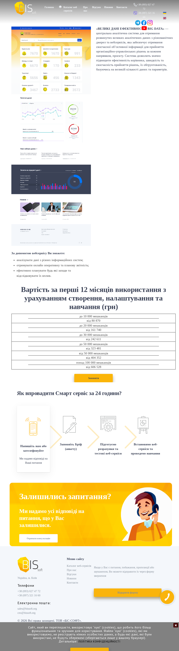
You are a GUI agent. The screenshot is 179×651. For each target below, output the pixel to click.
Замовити (93, 378)
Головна (49, 7)
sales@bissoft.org (27, 608)
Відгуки (96, 7)
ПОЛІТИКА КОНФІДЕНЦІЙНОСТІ (99, 641)
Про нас (85, 9)
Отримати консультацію (38, 538)
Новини (108, 7)
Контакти (121, 7)
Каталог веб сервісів (70, 9)
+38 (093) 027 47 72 (28, 591)
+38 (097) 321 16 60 (28, 595)
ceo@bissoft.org (26, 612)
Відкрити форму (127, 592)
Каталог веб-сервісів (79, 565)
